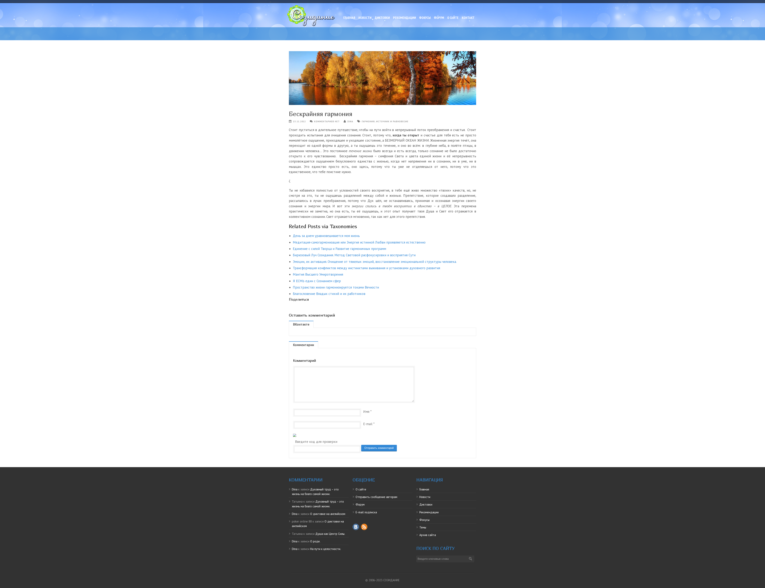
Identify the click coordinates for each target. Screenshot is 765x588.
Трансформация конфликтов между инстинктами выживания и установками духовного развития (366, 268)
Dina (350, 121)
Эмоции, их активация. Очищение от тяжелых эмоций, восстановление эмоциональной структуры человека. (375, 261)
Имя (366, 411)
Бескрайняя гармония (320, 113)
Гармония (368, 121)
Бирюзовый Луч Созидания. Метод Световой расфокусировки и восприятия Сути (354, 255)
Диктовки (382, 18)
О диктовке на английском (327, 514)
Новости (365, 18)
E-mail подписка (366, 512)
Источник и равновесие (392, 121)
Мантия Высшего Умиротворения (318, 274)
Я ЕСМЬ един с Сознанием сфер (317, 281)
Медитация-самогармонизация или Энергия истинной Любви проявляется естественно (359, 242)
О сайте (453, 18)
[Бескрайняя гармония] (382, 78)
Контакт (468, 18)
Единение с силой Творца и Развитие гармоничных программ (339, 249)
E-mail (367, 424)
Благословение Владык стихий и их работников (329, 294)
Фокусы (425, 18)
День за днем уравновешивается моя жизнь (326, 236)
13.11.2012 (299, 121)
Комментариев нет (327, 121)
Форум (439, 18)
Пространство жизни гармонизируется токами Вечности (336, 287)
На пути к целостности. (325, 549)
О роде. (315, 541)
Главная (349, 18)
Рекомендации (404, 18)
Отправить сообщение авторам (376, 497)
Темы (422, 527)
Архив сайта (427, 535)
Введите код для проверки (316, 441)
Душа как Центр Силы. (330, 534)
